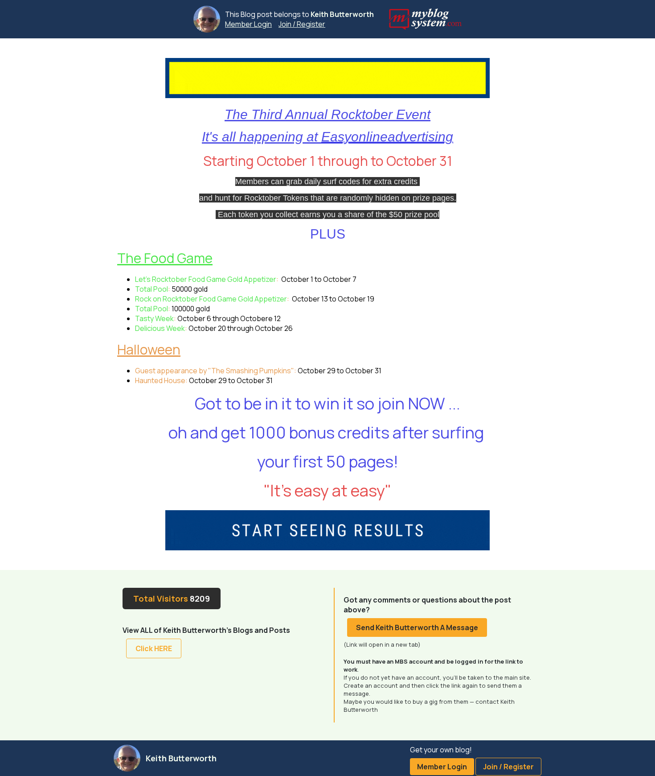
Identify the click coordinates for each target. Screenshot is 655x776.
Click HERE (153, 648)
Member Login (248, 24)
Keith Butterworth (342, 14)
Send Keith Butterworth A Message (417, 627)
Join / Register (301, 24)
